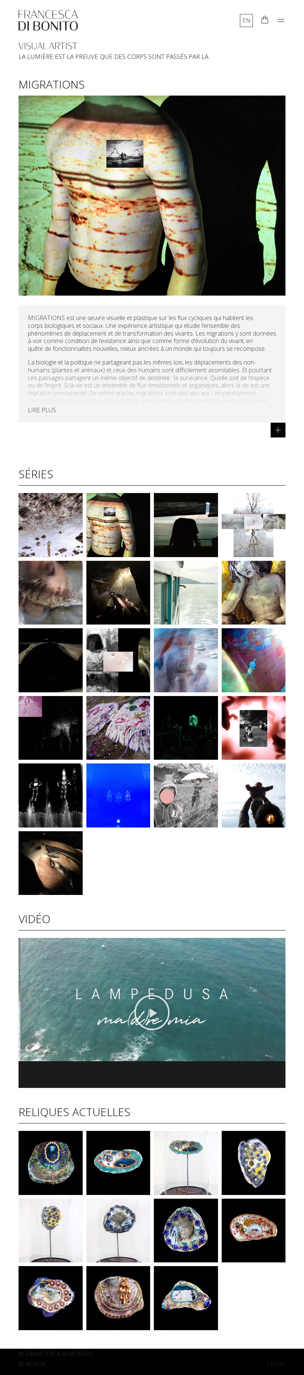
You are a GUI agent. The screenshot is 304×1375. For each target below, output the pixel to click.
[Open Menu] (281, 20)
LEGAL (276, 1363)
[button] (152, 1013)
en (246, 20)
